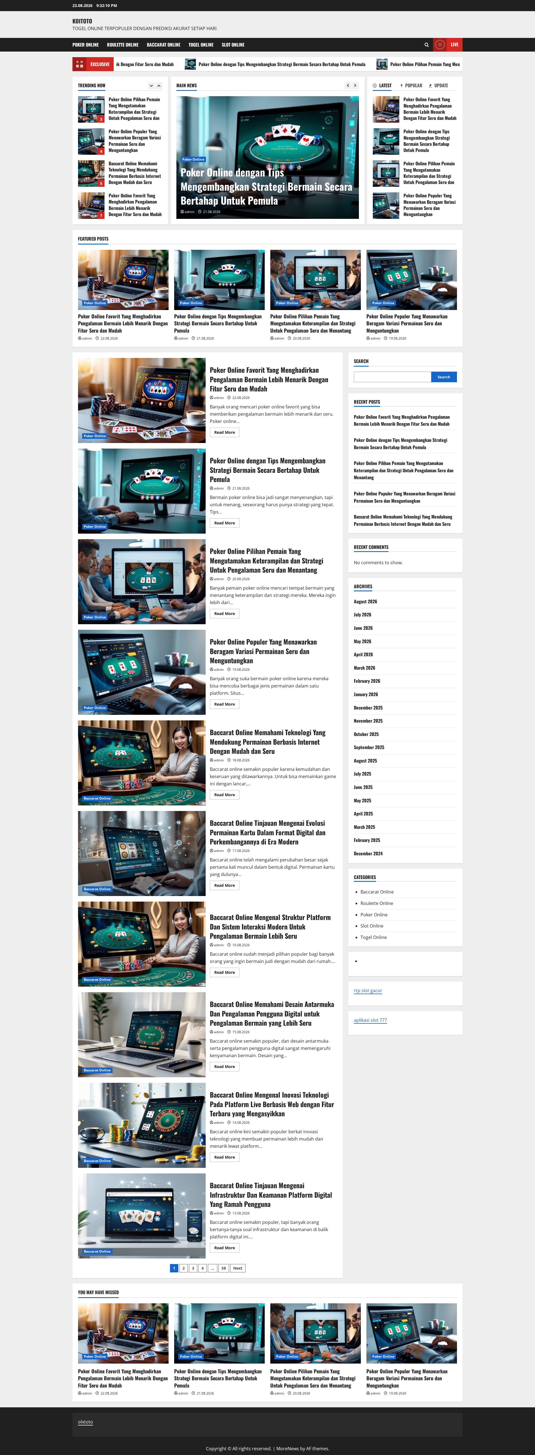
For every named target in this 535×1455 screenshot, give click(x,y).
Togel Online (201, 44)
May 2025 (362, 800)
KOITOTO (82, 21)
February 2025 (367, 840)
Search (361, 361)
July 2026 (362, 614)
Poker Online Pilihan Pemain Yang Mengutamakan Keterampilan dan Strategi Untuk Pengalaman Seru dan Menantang (388, 64)
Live (454, 44)
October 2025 (366, 734)
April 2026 (363, 654)
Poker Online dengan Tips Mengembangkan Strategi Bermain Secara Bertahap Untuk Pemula (174, 64)
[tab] (387, 86)
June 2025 (363, 787)
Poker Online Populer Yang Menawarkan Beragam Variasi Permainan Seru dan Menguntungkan (386, 205)
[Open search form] (427, 44)
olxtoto (85, 1422)
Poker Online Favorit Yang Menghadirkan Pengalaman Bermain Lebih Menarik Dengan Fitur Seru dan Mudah (386, 109)
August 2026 (365, 601)
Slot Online (233, 44)
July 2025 (362, 774)
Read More (226, 433)
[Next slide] (355, 85)
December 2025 (368, 707)
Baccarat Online (163, 44)
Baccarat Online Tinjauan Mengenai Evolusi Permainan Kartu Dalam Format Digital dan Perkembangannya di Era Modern (142, 853)
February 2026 (367, 681)
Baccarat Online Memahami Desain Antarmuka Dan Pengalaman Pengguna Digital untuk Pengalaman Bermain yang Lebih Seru (142, 1034)
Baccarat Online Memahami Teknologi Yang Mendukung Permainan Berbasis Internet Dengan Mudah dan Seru (91, 141)
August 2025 (365, 760)
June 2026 (363, 627)
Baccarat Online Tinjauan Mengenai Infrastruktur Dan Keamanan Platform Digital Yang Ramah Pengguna (142, 1215)
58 (224, 1268)
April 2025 (363, 813)
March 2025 (364, 827)
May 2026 (362, 641)
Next (237, 1268)
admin (189, 211)
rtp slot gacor (368, 991)
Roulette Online (122, 44)
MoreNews (287, 1449)
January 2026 (366, 694)
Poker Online (85, 44)
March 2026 (364, 667)
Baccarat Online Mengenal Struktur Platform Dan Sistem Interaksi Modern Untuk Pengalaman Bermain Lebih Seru (142, 944)
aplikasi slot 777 (370, 1020)
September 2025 (369, 747)
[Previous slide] (347, 85)
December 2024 (368, 853)
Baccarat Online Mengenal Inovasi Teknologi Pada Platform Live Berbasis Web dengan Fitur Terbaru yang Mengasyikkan (142, 1125)
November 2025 (368, 721)
